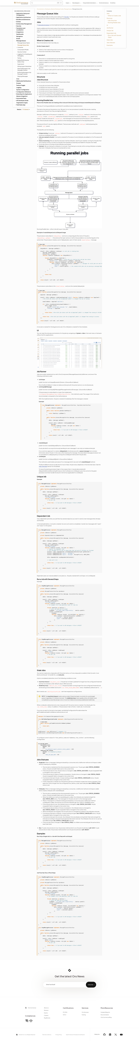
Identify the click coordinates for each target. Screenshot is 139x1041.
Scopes (18, 83)
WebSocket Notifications (23, 81)
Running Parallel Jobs (114, 22)
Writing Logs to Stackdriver (24, 66)
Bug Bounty (47, 1018)
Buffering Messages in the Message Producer (24, 73)
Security (18, 26)
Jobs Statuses (111, 42)
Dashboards (19, 34)
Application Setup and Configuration (22, 14)
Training (84, 1014)
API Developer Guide (22, 100)
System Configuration (22, 89)
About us (46, 1008)
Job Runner (110, 28)
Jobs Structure (112, 20)
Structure (109, 18)
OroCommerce (32, 1008)
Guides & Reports (105, 1012)
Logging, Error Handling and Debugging (24, 54)
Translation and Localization (20, 29)
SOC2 (64, 1014)
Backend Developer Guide (57, 9)
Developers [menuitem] (76, 3)
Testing (19, 58)
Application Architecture (23, 17)
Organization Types (22, 102)
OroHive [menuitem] (112, 3)
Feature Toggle (20, 85)
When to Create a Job (114, 15)
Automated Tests (21, 98)
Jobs (108, 13)
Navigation (19, 36)
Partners (46, 1010)
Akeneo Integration (22, 96)
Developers (47, 9)
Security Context (21, 52)
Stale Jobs (110, 40)
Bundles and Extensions (23, 19)
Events (46, 1013)
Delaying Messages (22, 76)
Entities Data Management (24, 24)
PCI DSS (65, 1012)
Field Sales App (20, 105)
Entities (18, 21)
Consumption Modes (23, 49)
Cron (17, 79)
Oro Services (85, 1012)
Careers (46, 1015)
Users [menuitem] (67, 3)
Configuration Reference (23, 92)
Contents (109, 11)
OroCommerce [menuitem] (104, 3)
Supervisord (20, 64)
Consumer (20, 47)
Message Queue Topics (23, 43)
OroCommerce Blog (106, 1017)
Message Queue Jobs (23, 45)
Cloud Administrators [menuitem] (89, 3)
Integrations (19, 32)
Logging (18, 87)
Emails (18, 38)
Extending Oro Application (24, 94)
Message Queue (68, 9)
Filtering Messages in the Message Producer (23, 69)
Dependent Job (111, 33)
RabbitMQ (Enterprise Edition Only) (23, 61)
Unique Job (110, 30)
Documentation (40, 9)
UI (107, 25)
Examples (110, 45)
